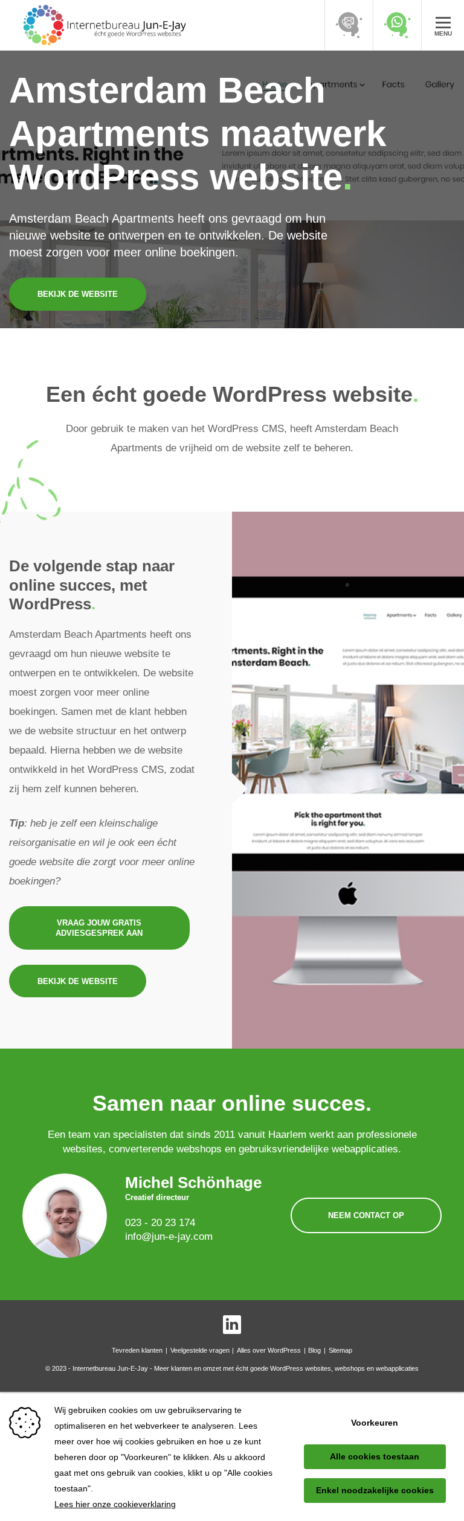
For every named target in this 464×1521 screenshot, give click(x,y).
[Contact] (348, 25)
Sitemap (340, 1350)
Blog (314, 1350)
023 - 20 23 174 (160, 1222)
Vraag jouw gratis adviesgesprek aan (99, 928)
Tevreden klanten (137, 1350)
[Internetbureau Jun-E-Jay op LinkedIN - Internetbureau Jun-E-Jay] (232, 1324)
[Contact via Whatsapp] (397, 25)
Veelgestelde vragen (200, 1350)
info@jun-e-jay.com (169, 1236)
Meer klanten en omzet (187, 1368)
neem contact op (366, 1215)
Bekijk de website (77, 294)
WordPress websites (300, 1368)
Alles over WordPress (269, 1350)
